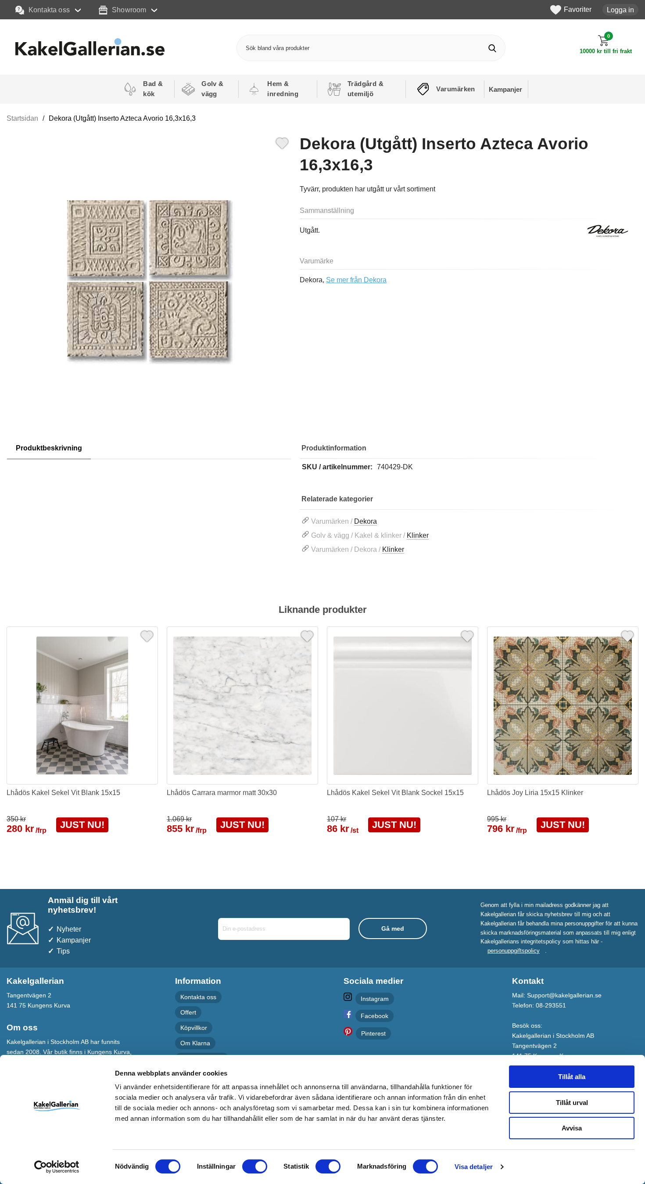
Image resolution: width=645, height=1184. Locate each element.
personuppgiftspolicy (513, 950)
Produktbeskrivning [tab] (49, 448)
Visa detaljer (474, 1166)
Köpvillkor (193, 1027)
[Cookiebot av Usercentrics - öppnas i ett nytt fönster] (56, 1166)
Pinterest (373, 1033)
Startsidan (22, 118)
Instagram (375, 998)
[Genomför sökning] (492, 48)
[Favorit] (282, 142)
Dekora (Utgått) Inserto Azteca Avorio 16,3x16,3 (122, 118)
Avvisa (572, 1128)
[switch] (254, 1166)
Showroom (129, 10)
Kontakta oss (49, 10)
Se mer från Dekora (356, 280)
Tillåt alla (571, 1076)
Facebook (374, 1015)
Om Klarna (195, 1043)
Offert (188, 1012)
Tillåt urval (572, 1102)
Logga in (620, 10)
